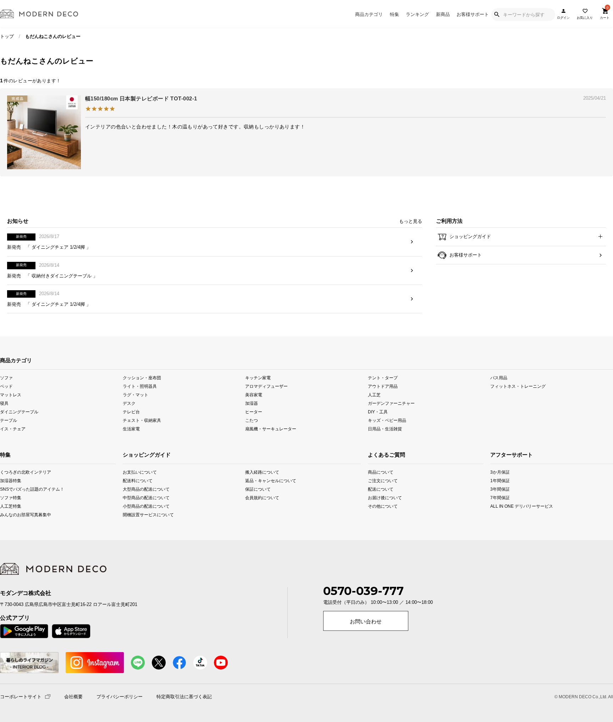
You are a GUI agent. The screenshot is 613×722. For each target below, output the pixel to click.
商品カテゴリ (369, 14)
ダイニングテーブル (19, 412)
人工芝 (374, 395)
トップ (7, 36)
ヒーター (253, 412)
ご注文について (379, 481)
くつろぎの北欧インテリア (11, 472)
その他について (379, 506)
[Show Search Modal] (496, 14)
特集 (394, 14)
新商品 (443, 14)
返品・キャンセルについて (269, 481)
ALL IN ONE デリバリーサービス (502, 506)
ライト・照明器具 (140, 386)
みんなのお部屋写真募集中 (11, 515)
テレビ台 (131, 412)
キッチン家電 (258, 377)
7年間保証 (500, 498)
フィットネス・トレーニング (518, 386)
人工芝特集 (10, 506)
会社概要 (73, 696)
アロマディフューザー (266, 386)
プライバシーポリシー (119, 696)
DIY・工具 (378, 412)
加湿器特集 (10, 481)
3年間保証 (500, 489)
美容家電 (253, 395)
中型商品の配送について (146, 498)
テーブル (8, 420)
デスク (129, 403)
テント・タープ (383, 377)
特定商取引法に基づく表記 (184, 696)
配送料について (138, 481)
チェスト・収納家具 (142, 420)
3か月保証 (500, 472)
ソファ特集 (10, 498)
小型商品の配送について (146, 506)
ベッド (6, 386)
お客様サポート (473, 14)
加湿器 (251, 403)
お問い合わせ (366, 621)
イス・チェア (13, 429)
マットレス (10, 395)
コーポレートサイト (21, 696)
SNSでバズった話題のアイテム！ (11, 489)
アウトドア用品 (383, 386)
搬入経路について (262, 472)
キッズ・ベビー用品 (387, 420)
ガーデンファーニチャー (391, 403)
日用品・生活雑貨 (385, 429)
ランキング (417, 14)
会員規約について (262, 498)
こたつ (251, 420)
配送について (379, 489)
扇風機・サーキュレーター (270, 429)
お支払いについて (140, 472)
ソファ (6, 377)
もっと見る (410, 221)
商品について (379, 472)
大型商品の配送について (146, 489)
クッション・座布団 (142, 377)
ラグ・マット (135, 395)
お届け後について (379, 498)
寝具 (4, 403)
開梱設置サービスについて (147, 515)
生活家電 (131, 429)
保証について (258, 489)
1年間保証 (500, 481)
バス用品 (498, 377)
